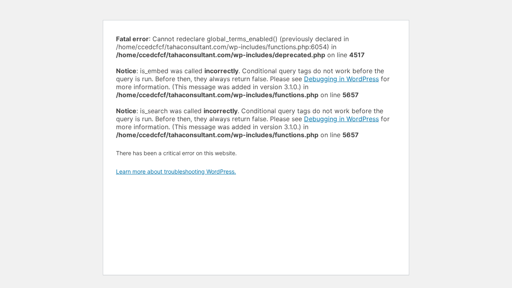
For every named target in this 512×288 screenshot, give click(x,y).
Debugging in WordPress (341, 79)
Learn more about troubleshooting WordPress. (176, 171)
